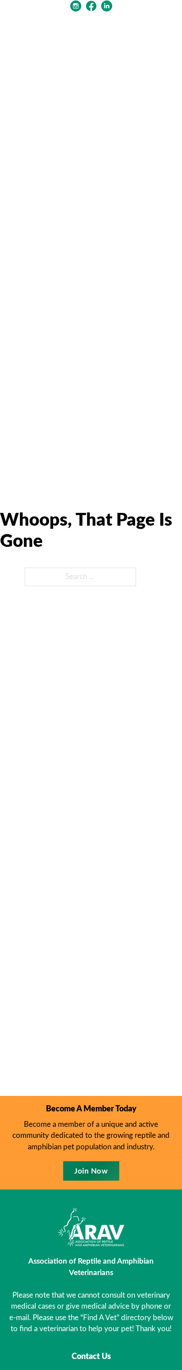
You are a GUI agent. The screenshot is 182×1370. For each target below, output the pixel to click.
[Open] (164, 33)
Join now (91, 1171)
